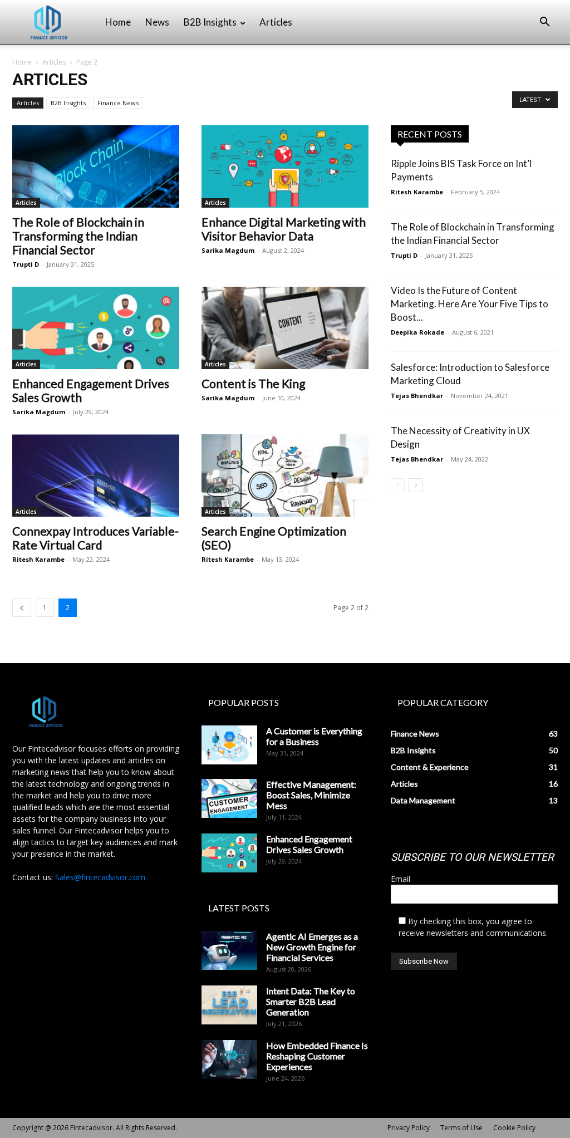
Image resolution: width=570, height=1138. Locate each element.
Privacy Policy (408, 1127)
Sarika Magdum (228, 250)
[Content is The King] (285, 328)
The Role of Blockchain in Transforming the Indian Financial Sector (78, 236)
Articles (275, 22)
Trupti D (25, 264)
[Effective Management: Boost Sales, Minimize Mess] (229, 798)
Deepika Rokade (417, 332)
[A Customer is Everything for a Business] (229, 744)
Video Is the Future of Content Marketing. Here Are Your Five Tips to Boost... (469, 303)
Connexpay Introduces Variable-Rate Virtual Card (95, 538)
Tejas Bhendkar (417, 395)
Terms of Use (461, 1127)
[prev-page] (21, 608)
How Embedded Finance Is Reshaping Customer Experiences (317, 1056)
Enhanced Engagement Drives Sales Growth (309, 844)
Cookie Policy (514, 1127)
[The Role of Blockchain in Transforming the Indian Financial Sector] (95, 166)
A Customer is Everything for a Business (314, 736)
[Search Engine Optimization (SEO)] (285, 475)
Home (118, 22)
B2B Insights (210, 22)
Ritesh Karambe (38, 559)
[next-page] (415, 485)
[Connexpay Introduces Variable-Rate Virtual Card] (95, 475)
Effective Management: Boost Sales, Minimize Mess (311, 795)
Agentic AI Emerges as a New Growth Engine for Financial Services (312, 947)
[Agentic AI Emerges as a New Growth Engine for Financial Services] (229, 950)
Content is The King (253, 383)
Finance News (118, 103)
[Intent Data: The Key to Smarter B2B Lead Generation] (229, 1004)
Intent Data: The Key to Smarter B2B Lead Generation (310, 1001)
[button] (544, 23)
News (157, 22)
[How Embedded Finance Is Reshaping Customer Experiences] (229, 1059)
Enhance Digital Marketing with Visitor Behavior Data (284, 229)
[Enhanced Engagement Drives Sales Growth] (95, 328)
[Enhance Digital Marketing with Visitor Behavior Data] (285, 166)
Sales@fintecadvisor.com (100, 877)
